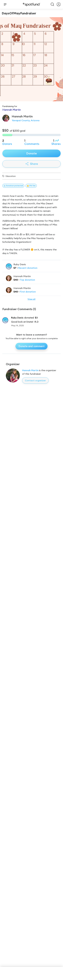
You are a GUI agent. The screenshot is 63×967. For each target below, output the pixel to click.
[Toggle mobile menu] (5, 4)
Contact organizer (35, 380)
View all (31, 299)
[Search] (52, 4)
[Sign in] (58, 4)
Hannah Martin (30, 370)
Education (11, 176)
